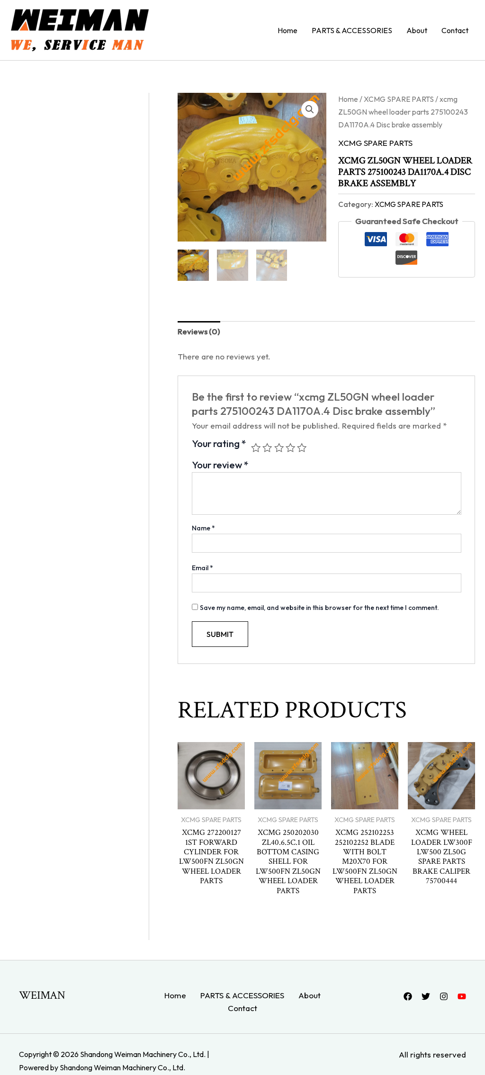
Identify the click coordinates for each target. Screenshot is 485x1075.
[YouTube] (462, 996)
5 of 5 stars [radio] (301, 447)
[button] (309, 109)
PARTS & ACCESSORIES (352, 30)
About (416, 30)
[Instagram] (444, 996)
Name (203, 528)
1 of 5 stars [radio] (255, 447)
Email (202, 568)
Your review (220, 465)
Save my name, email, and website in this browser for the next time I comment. (319, 607)
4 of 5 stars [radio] (290, 447)
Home (287, 30)
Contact (454, 30)
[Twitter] (426, 996)
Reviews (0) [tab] (199, 331)
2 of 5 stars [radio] (267, 447)
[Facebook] (408, 996)
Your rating (219, 444)
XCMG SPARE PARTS (399, 99)
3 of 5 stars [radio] (279, 447)
